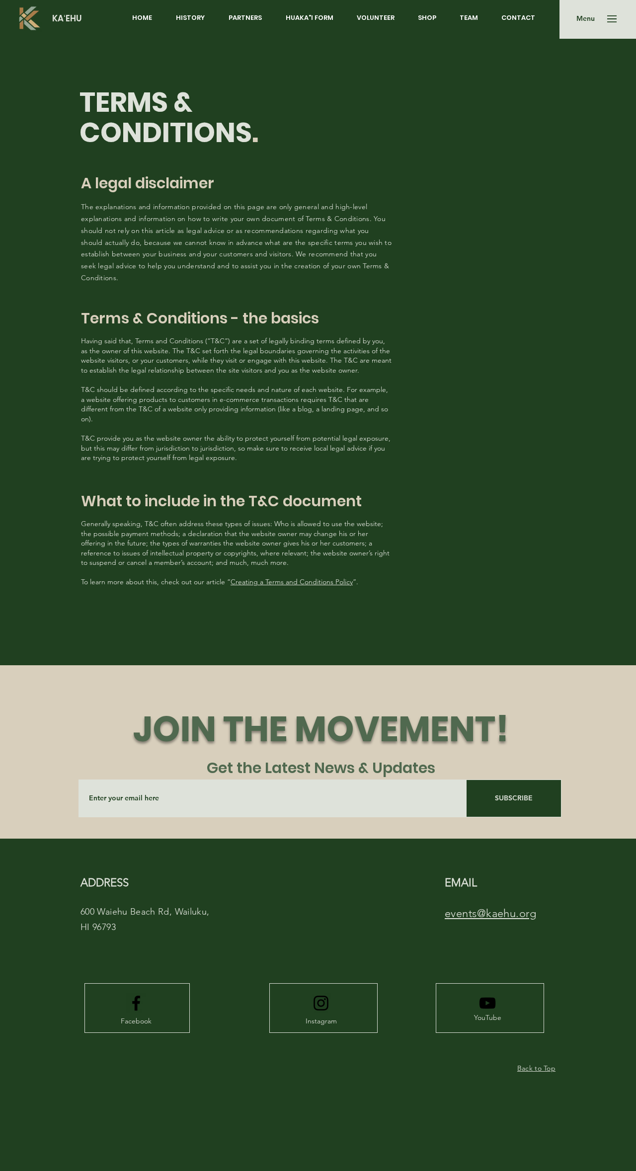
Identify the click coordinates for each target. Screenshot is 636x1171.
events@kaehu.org (490, 913)
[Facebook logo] (136, 1003)
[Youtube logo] (487, 1003)
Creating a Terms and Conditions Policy (292, 581)
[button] (585, 19)
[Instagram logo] (321, 1003)
